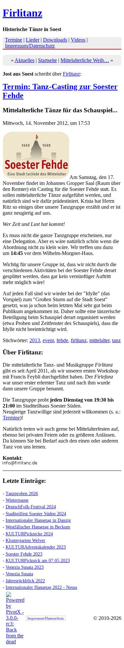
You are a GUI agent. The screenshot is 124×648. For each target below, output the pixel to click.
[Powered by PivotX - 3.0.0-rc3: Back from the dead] (15, 641)
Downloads (55, 40)
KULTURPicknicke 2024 (29, 533)
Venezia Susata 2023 (25, 567)
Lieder (32, 40)
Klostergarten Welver (25, 540)
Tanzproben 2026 (22, 493)
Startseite (47, 60)
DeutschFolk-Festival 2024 (31, 506)
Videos (78, 40)
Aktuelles (24, 60)
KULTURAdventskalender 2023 (36, 547)
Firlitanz (22, 13)
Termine (13, 40)
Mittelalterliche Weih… (85, 60)
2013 (34, 340)
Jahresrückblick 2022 (25, 580)
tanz (116, 340)
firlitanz (79, 340)
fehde (62, 340)
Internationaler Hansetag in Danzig (38, 520)
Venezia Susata (19, 573)
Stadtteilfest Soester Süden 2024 (36, 513)
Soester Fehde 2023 (24, 554)
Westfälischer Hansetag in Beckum (38, 526)
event (48, 340)
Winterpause (17, 500)
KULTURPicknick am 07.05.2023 (38, 560)
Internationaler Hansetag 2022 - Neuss (41, 587)
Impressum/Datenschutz (30, 46)
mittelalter (99, 340)
